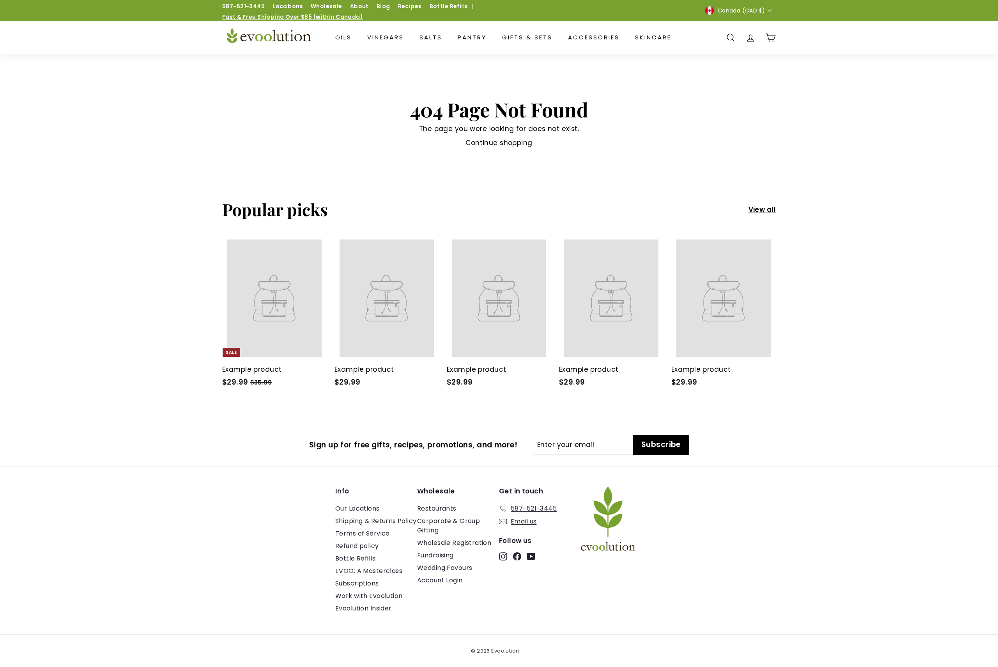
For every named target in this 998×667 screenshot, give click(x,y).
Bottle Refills (449, 6)
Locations (288, 6)
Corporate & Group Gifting (448, 525)
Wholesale (326, 6)
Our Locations (357, 508)
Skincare (653, 37)
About (359, 6)
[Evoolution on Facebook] (517, 556)
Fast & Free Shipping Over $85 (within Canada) (292, 17)
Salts (430, 37)
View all (762, 209)
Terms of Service (362, 533)
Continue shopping (498, 142)
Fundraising (435, 555)
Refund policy (357, 545)
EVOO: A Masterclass (368, 570)
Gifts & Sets (527, 37)
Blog (383, 6)
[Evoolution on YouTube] (531, 556)
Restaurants (437, 508)
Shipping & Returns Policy (376, 520)
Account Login (440, 580)
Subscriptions (357, 583)
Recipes (410, 6)
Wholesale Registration (454, 542)
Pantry (472, 37)
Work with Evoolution (369, 595)
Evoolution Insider (363, 608)
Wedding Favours (444, 567)
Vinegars (385, 37)
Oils (343, 37)
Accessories (593, 37)
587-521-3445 (243, 6)
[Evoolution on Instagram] (503, 556)
